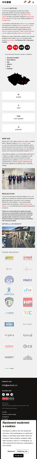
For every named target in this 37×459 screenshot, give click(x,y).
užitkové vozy (24, 23)
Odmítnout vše (22, 451)
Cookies (4, 412)
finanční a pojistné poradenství (10, 31)
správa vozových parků (24, 33)
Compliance (5, 416)
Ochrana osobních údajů (9, 414)
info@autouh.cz (9, 385)
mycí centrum (11, 40)
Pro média (5, 419)
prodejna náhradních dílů (25, 160)
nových (20, 143)
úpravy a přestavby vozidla (25, 25)
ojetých (25, 143)
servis (31, 151)
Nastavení (11, 451)
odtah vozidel (24, 31)
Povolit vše (18, 455)
